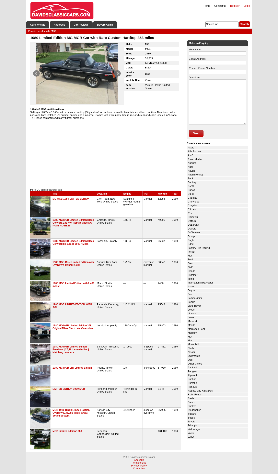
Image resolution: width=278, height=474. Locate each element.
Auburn (192, 163)
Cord (190, 213)
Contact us (220, 5)
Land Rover (194, 305)
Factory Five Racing (199, 248)
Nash (191, 348)
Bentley (192, 182)
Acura (191, 147)
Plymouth (193, 375)
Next (117, 73)
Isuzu (191, 286)
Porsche (192, 383)
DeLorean (193, 224)
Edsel (191, 244)
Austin (191, 170)
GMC (191, 267)
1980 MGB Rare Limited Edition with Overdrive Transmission (73, 263)
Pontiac (192, 379)
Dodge (191, 236)
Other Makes (195, 363)
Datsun (192, 221)
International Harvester (200, 282)
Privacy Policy (139, 465)
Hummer (192, 275)
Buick (191, 194)
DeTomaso (194, 232)
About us (139, 460)
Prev (36, 73)
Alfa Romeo (194, 151)
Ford (190, 259)
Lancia (191, 302)
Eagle (191, 240)
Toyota (191, 421)
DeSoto (192, 228)
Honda (191, 271)
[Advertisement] (105, 154)
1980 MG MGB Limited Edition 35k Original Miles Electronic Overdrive (73, 327)
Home (207, 5)
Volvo (191, 433)
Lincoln (192, 313)
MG (190, 336)
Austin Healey (195, 174)
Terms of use (139, 462)
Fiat (190, 255)
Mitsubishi (193, 344)
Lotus (191, 317)
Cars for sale (37, 24)
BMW (191, 186)
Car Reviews (81, 24)
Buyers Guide (105, 24)
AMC (190, 155)
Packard (192, 367)
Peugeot (192, 371)
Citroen (192, 209)
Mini (190, 340)
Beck (190, 178)
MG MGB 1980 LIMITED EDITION (71, 198)
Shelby (192, 406)
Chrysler (192, 205)
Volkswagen (194, 429)
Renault (192, 386)
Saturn (191, 402)
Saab (191, 398)
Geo (190, 263)
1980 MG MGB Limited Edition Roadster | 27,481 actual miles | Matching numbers (71, 349)
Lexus (191, 309)
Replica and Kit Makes (200, 390)
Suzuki (191, 417)
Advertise (59, 24)
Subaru (192, 413)
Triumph (192, 425)
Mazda (191, 325)
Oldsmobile (194, 356)
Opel (190, 359)
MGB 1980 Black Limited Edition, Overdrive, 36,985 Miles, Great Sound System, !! (71, 413)
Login (247, 5)
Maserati (192, 321)
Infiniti (191, 278)
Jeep (190, 294)
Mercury (192, 332)
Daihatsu (193, 217)
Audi (190, 167)
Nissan (192, 352)
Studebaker (194, 410)
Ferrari (191, 251)
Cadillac (192, 197)
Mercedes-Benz (196, 329)
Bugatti (192, 190)
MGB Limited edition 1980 (67, 431)
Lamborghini (195, 298)
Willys (191, 437)
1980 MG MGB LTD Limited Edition (72, 367)
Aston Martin (195, 159)
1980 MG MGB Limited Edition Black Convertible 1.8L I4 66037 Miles (73, 242)
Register (235, 5)
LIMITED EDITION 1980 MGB (69, 388)
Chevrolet (193, 201)
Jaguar (192, 290)
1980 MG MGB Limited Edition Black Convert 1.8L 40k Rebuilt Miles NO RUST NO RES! (73, 223)
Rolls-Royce (194, 394)
